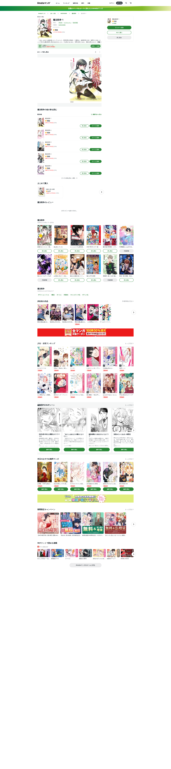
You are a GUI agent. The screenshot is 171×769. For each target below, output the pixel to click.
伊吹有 (60, 22)
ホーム (58, 3)
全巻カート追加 (95, 46)
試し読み (84, 126)
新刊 (82, 3)
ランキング (66, 3)
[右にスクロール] (100, 52)
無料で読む (49, 449)
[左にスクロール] (96, 52)
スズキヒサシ (67, 22)
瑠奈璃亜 (75, 22)
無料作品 (75, 3)
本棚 (89, 3)
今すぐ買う (119, 32)
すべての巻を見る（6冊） (68, 178)
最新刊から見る (97, 114)
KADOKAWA (62, 25)
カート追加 (120, 27)
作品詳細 (126, 251)
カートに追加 (95, 126)
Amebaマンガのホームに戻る (85, 565)
